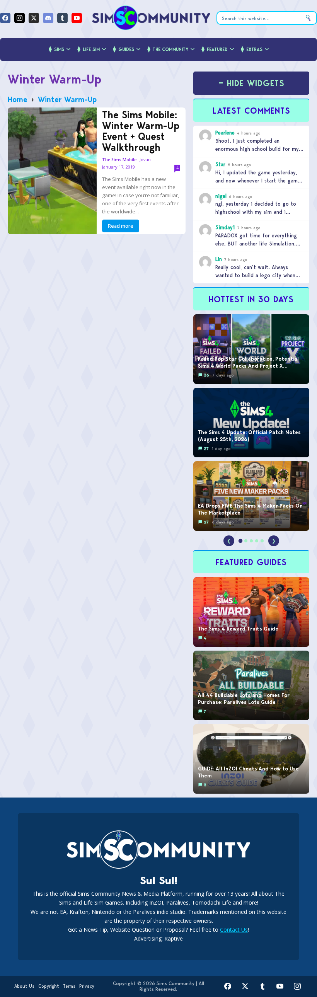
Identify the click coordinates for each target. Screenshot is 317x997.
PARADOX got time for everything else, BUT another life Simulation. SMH (256, 243)
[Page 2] (245, 540)
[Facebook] (5, 18)
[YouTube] (77, 18)
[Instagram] (19, 18)
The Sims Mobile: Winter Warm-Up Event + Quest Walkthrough (140, 131)
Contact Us (234, 929)
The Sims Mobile (119, 160)
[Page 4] (256, 540)
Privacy (86, 986)
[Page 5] (262, 540)
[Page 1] (240, 541)
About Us (24, 986)
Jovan (145, 159)
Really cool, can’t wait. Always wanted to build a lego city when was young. (255, 275)
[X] (34, 18)
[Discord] (48, 18)
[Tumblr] (62, 18)
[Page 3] (251, 540)
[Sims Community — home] (151, 17)
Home (17, 99)
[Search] (308, 18)
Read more (120, 225)
